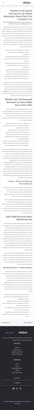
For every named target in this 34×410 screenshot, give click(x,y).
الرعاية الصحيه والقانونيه (17, 352)
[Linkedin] (13, 388)
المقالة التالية (5, 322)
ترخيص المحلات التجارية (17, 354)
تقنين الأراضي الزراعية (17, 368)
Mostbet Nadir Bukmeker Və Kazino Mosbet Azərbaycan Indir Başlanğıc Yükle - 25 (17, 23)
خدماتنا (17, 366)
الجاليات (17, 370)
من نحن (17, 364)
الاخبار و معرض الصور (17, 372)
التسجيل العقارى (17, 350)
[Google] (20, 388)
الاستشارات (17, 347)
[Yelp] (17, 388)
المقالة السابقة (28, 322)
